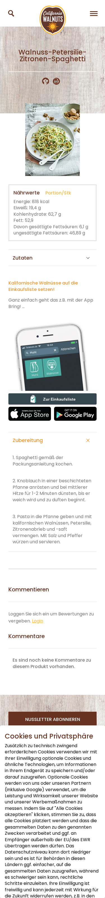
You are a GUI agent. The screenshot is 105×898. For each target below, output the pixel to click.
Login (37, 621)
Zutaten (22, 257)
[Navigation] (94, 13)
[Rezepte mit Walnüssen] (11, 13)
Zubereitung (28, 440)
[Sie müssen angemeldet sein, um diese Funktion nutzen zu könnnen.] (47, 81)
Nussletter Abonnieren (52, 719)
